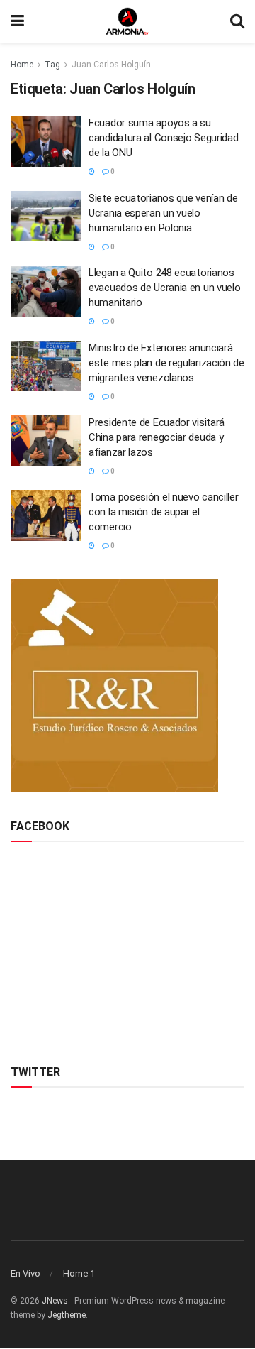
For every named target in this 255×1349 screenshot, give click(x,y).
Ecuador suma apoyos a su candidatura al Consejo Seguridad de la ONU (163, 137)
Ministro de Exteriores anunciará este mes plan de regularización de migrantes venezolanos (166, 363)
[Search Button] (237, 21)
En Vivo (25, 1273)
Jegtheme (66, 1315)
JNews (55, 1301)
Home (22, 65)
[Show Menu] (17, 21)
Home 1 (79, 1273)
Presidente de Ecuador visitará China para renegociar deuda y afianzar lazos (157, 437)
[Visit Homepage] (127, 21)
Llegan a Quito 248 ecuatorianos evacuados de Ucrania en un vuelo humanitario (164, 287)
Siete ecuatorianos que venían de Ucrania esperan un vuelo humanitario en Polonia (163, 213)
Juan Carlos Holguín (111, 65)
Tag (52, 65)
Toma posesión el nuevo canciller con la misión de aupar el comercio (163, 512)
